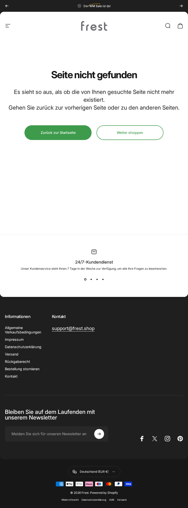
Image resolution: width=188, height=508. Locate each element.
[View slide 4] (103, 279)
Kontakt (11, 376)
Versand (11, 354)
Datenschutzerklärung (94, 499)
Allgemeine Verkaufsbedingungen (23, 330)
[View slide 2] (91, 279)
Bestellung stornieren (22, 369)
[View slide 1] (85, 279)
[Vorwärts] (181, 6)
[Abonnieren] (99, 434)
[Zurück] (6, 6)
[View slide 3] (97, 279)
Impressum (14, 339)
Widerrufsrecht (70, 499)
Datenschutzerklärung (23, 347)
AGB (111, 499)
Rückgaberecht (17, 361)
